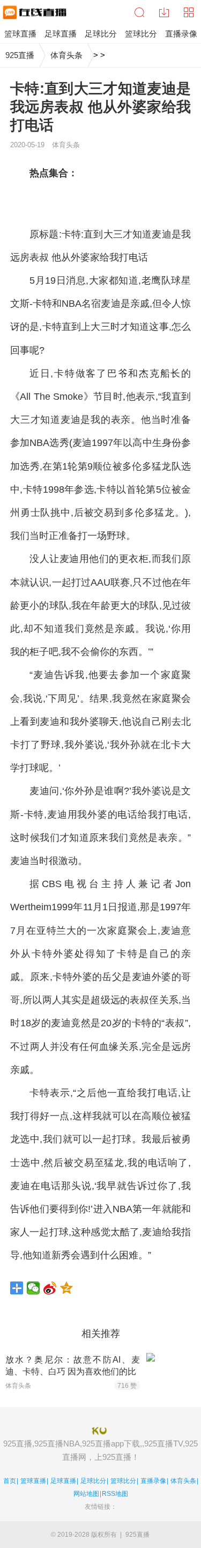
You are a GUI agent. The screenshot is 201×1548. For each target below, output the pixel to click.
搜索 (139, 12)
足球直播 (63, 1481)
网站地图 (86, 1493)
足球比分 (93, 1481)
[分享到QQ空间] (66, 1287)
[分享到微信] (33, 1287)
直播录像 (153, 1481)
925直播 (19, 55)
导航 (188, 12)
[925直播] (33, 12)
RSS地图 (115, 1493)
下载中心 (164, 12)
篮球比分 (123, 1481)
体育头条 (66, 55)
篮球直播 (33, 1481)
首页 (9, 1481)
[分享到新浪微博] (50, 1287)
